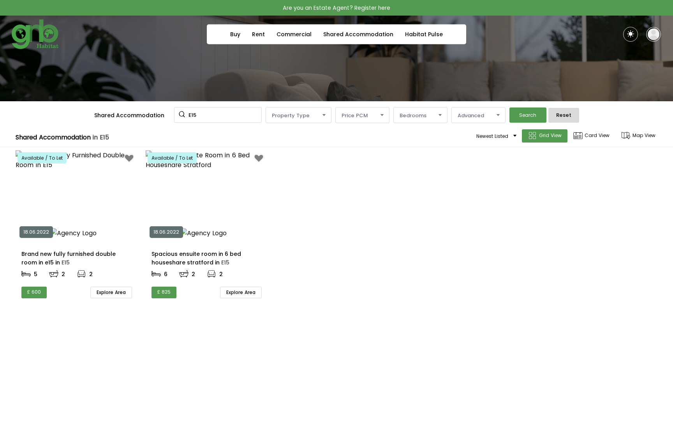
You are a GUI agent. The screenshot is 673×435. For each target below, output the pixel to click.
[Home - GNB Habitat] (35, 34)
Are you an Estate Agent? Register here (336, 8)
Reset (563, 115)
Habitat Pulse (424, 34)
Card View (597, 135)
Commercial (294, 34)
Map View (643, 135)
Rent (258, 34)
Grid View (550, 135)
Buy (235, 34)
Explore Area (111, 292)
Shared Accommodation (358, 34)
